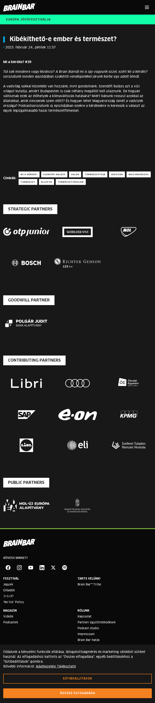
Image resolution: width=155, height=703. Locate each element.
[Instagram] (19, 567)
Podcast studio (88, 628)
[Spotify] (64, 567)
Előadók (9, 590)
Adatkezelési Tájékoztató (56, 666)
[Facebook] (8, 567)
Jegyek (8, 584)
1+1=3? (8, 596)
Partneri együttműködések (97, 622)
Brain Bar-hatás (89, 640)
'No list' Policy (13, 602)
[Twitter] (53, 567)
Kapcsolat (85, 616)
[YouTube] (31, 567)
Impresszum (86, 634)
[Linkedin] (42, 567)
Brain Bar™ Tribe (89, 584)
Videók (8, 616)
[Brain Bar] (20, 7)
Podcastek (10, 622)
